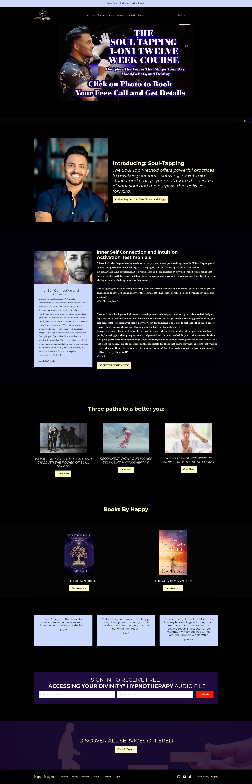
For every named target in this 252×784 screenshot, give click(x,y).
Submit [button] (204, 694)
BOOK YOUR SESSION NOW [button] (114, 365)
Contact (131, 15)
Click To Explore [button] (126, 749)
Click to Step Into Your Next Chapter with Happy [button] (140, 199)
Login (141, 15)
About (120, 15)
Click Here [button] (63, 473)
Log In (181, 15)
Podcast (110, 15)
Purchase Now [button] (79, 588)
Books (100, 15)
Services (90, 15)
